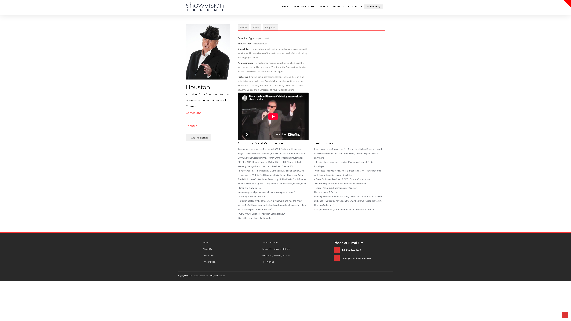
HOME (284, 7)
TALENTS (323, 7)
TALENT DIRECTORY (303, 7)
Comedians (193, 113)
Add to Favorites (199, 137)
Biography (270, 27)
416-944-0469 (353, 250)
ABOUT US (338, 7)
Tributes (191, 126)
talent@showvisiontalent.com (356, 258)
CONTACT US (355, 7)
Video (256, 27)
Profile (243, 27)
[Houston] (204, 10)
